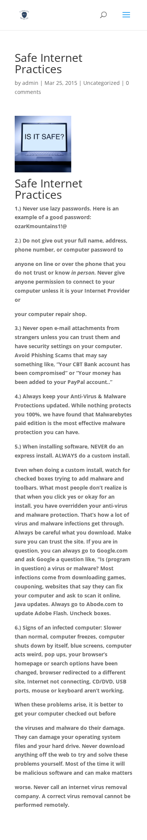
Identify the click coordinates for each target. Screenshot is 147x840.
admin (30, 82)
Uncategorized (101, 82)
